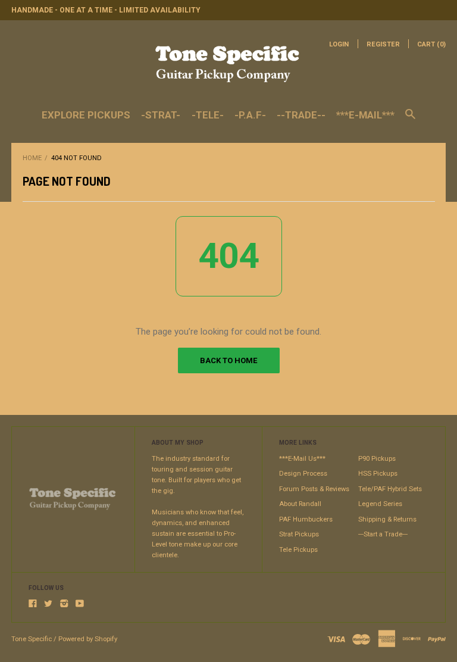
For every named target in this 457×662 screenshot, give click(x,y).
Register (383, 44)
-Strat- (160, 115)
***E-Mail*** (365, 115)
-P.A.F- (250, 115)
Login (339, 44)
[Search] (410, 120)
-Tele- (208, 115)
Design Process (303, 473)
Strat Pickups (299, 534)
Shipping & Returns (387, 519)
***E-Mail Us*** (302, 459)
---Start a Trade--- (383, 534)
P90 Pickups (377, 459)
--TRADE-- (301, 115)
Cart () (431, 44)
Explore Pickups (86, 115)
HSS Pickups (377, 473)
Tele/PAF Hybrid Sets (390, 489)
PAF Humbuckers (306, 519)
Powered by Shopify (87, 639)
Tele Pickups (298, 550)
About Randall (300, 504)
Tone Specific (31, 639)
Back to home (228, 360)
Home (32, 158)
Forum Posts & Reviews (314, 489)
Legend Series (380, 504)
